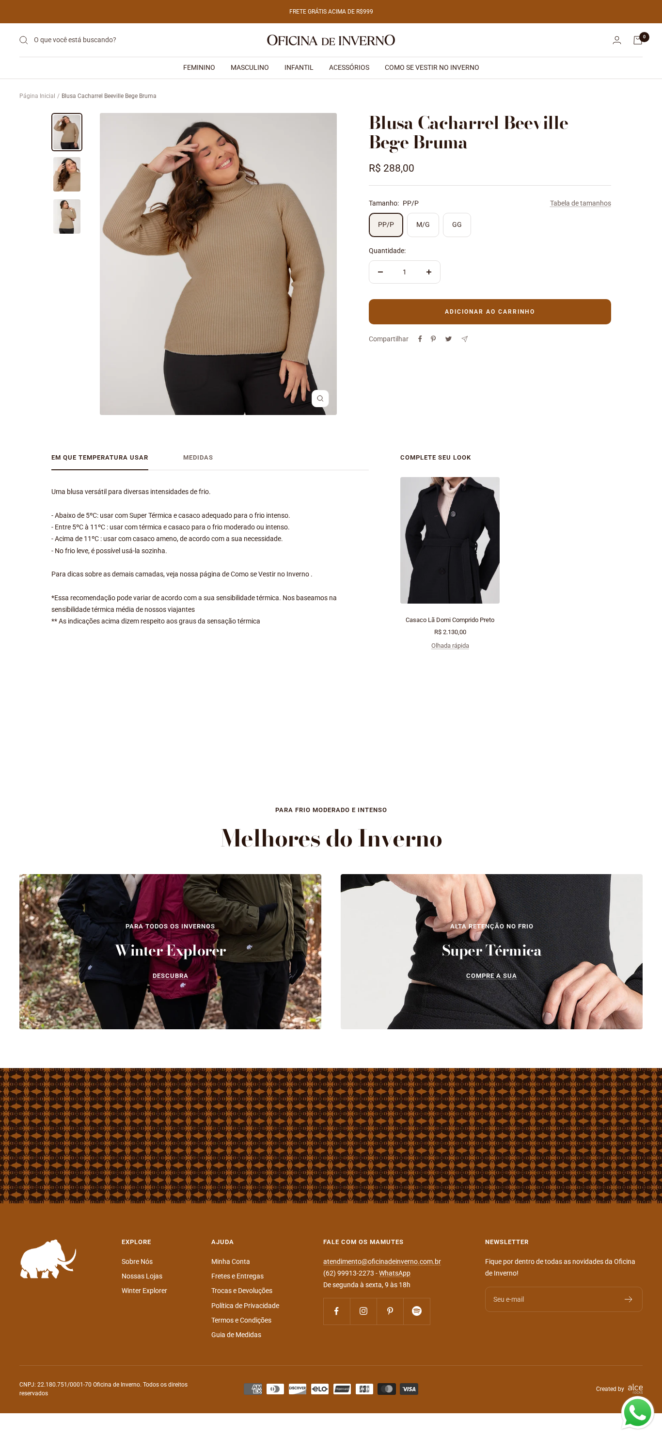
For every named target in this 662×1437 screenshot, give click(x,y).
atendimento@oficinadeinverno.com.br (382, 1261)
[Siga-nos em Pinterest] (390, 1311)
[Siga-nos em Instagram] (363, 1311)
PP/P (386, 224)
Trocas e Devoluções (241, 1290)
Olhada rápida (450, 645)
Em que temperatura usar (99, 457)
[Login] (617, 40)
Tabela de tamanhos (580, 203)
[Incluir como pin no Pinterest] (433, 338)
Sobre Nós (137, 1261)
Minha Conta (230, 1261)
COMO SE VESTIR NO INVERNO (432, 67)
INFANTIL (299, 67)
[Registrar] (629, 1299)
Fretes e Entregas (237, 1276)
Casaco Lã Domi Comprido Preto (450, 619)
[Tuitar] (448, 338)
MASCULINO (250, 67)
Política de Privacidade (245, 1305)
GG (457, 224)
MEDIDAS (198, 457)
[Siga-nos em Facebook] (336, 1311)
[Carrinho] (638, 40)
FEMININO (199, 67)
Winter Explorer (144, 1290)
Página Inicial (37, 96)
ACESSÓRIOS (349, 67)
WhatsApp (394, 1273)
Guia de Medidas (236, 1335)
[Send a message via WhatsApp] (637, 1412)
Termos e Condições (241, 1320)
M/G (423, 224)
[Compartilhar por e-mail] (464, 339)
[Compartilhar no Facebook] (420, 338)
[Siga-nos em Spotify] (416, 1311)
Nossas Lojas (142, 1276)
